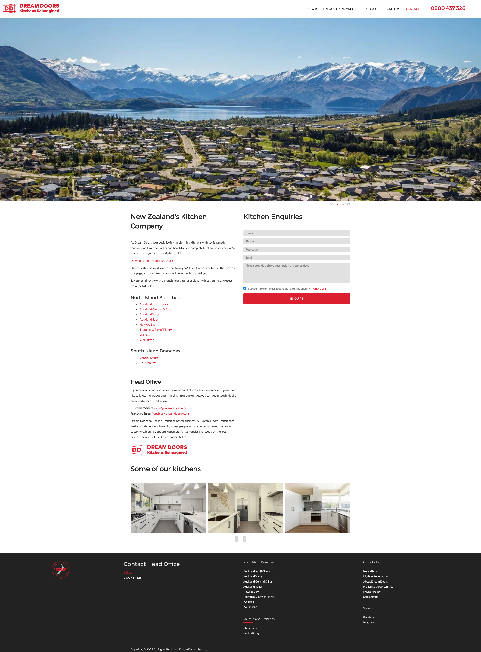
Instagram (369, 622)
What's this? (320, 288)
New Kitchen (371, 571)
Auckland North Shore (154, 304)
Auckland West (149, 314)
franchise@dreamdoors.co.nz (170, 413)
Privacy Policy (372, 591)
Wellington (147, 339)
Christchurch (148, 362)
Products (372, 9)
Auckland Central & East (155, 309)
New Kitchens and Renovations (332, 9)
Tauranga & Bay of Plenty (156, 329)
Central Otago (149, 357)
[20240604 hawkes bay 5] (322, 508)
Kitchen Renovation (375, 576)
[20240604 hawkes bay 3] (168, 508)
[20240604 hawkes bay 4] (245, 508)
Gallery (393, 9)
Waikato (145, 334)
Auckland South (150, 319)
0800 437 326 (448, 8)
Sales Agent (370, 596)
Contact (413, 9)
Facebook (369, 617)
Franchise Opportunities (378, 586)
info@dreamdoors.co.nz (171, 408)
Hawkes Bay (147, 324)
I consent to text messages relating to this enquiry (279, 288)
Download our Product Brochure (152, 260)
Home (331, 203)
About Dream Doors (375, 581)
